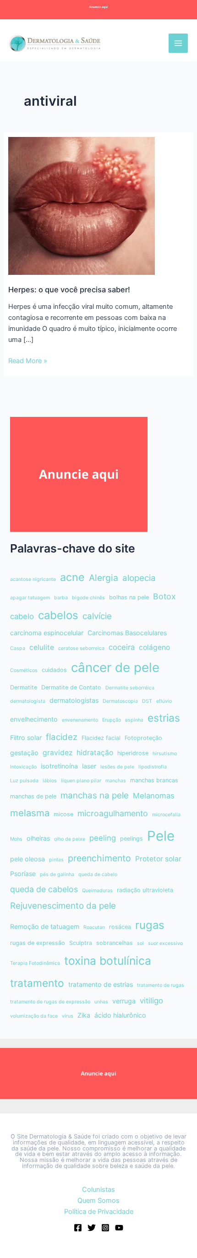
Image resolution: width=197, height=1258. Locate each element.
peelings (131, 838)
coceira (122, 647)
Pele (161, 836)
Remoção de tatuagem (44, 926)
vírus (67, 1016)
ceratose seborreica (81, 648)
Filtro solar (26, 737)
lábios (50, 781)
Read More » (27, 361)
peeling (102, 837)
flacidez (61, 737)
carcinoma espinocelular (46, 633)
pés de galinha (57, 874)
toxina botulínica (107, 961)
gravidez (57, 752)
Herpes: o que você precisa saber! (69, 289)
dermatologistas (73, 700)
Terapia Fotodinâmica (35, 963)
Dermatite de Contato (71, 687)
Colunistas (98, 1189)
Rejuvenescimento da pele (63, 905)
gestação (24, 753)
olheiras (38, 838)
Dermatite (23, 687)
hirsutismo (165, 754)
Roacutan (94, 927)
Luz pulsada (24, 781)
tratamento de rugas (160, 985)
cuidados (54, 669)
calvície (97, 616)
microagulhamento (112, 813)
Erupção (111, 720)
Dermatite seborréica (129, 688)
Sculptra (80, 942)
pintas (56, 860)
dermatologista (27, 701)
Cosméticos (24, 670)
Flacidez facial (101, 737)
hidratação (95, 752)
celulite (41, 647)
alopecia (139, 578)
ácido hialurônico (120, 1015)
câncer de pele (115, 667)
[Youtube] (119, 1228)
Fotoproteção (143, 737)
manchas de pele (33, 796)
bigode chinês (88, 598)
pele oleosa (27, 859)
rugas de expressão (37, 942)
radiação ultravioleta (145, 890)
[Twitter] (92, 1228)
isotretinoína (59, 766)
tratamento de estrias (100, 984)
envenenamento (80, 720)
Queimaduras (97, 891)
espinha (134, 720)
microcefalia (166, 815)
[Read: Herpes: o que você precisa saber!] (81, 205)
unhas (101, 1002)
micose (63, 814)
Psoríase (23, 873)
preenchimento (99, 858)
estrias (164, 718)
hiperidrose (132, 753)
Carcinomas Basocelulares (127, 633)
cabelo (22, 616)
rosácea (120, 926)
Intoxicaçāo (23, 767)
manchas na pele (94, 795)
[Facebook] (78, 1228)
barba (61, 598)
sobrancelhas (114, 942)
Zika (83, 1015)
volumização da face (34, 1016)
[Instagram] (105, 1228)
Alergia (103, 577)
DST (147, 701)
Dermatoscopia (120, 701)
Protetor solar (158, 858)
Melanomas (154, 795)
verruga (124, 1001)
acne (72, 577)
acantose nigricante (33, 579)
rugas (149, 925)
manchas (115, 781)
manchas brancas (154, 780)
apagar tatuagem (30, 598)
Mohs (16, 839)
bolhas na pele (129, 597)
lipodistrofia (152, 767)
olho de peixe (69, 839)
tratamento (37, 983)
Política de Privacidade (98, 1211)
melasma (29, 813)
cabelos (58, 615)
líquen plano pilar (81, 781)
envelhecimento (34, 719)
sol (140, 943)
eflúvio (164, 701)
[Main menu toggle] (178, 43)
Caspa (17, 648)
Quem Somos (98, 1200)
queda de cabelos (44, 889)
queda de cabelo (97, 874)
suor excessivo (165, 943)
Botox (164, 596)
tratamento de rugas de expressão (50, 1002)
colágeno (154, 647)
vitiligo (151, 1000)
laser (89, 766)
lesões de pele (117, 767)
